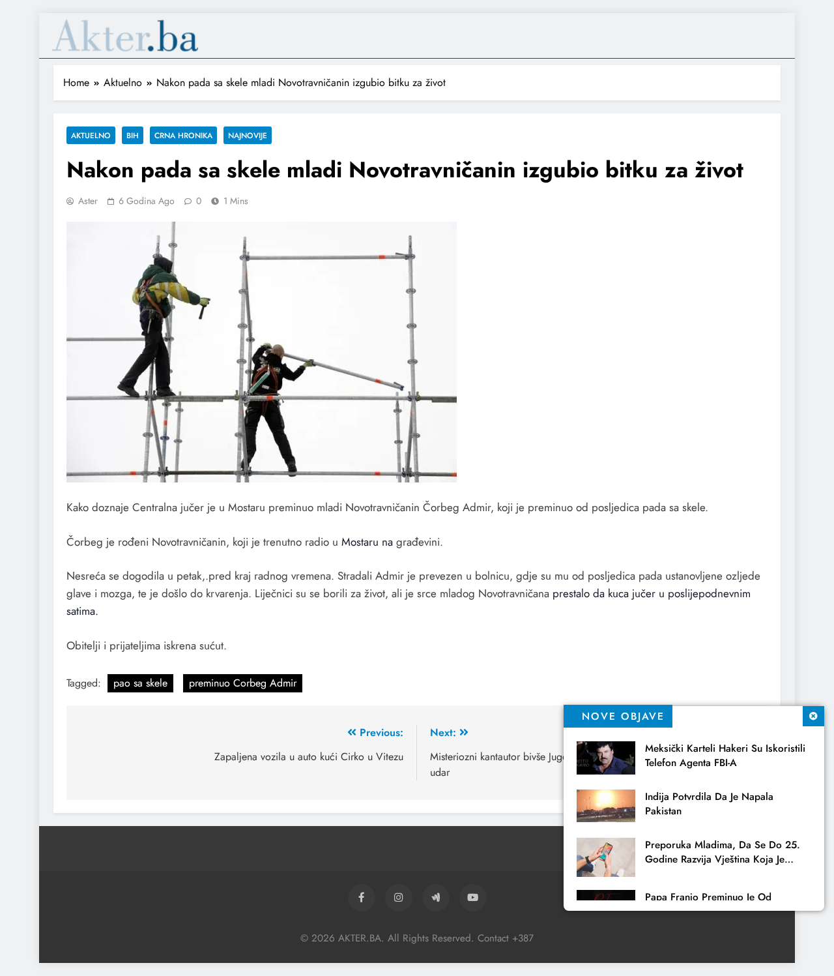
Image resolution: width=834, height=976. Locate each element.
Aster (88, 200)
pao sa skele (140, 682)
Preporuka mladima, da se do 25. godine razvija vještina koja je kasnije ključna (722, 859)
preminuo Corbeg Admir (242, 682)
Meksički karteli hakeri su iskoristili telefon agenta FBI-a (725, 755)
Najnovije (247, 135)
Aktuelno (91, 135)
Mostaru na (368, 542)
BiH (132, 135)
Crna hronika (183, 135)
